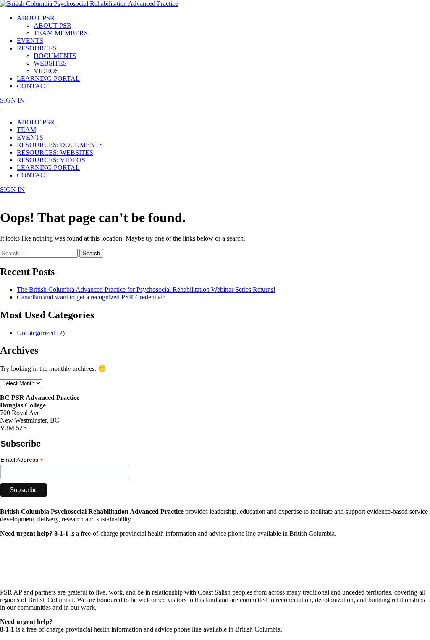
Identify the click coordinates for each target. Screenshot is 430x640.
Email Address (21, 460)
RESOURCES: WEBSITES (55, 152)
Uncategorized (36, 332)
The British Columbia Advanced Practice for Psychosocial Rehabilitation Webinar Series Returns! (146, 289)
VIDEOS (46, 70)
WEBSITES (50, 63)
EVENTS (30, 40)
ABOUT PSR (36, 17)
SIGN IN (12, 100)
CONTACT (33, 86)
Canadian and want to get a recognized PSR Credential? (91, 297)
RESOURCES (37, 48)
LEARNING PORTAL (48, 78)
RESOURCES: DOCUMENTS (60, 144)
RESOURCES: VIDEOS (51, 160)
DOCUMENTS (55, 55)
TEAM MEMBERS (61, 33)
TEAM (26, 129)
